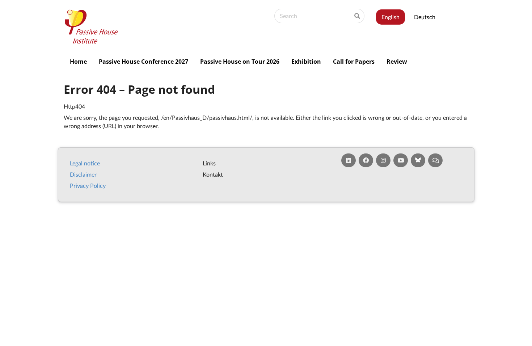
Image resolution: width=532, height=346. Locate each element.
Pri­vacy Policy (88, 185)
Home (78, 62)
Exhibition (306, 62)
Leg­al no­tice (85, 163)
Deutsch (424, 16)
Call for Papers (354, 62)
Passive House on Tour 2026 (239, 62)
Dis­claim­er (83, 174)
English (390, 16)
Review (397, 62)
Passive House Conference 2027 (143, 62)
